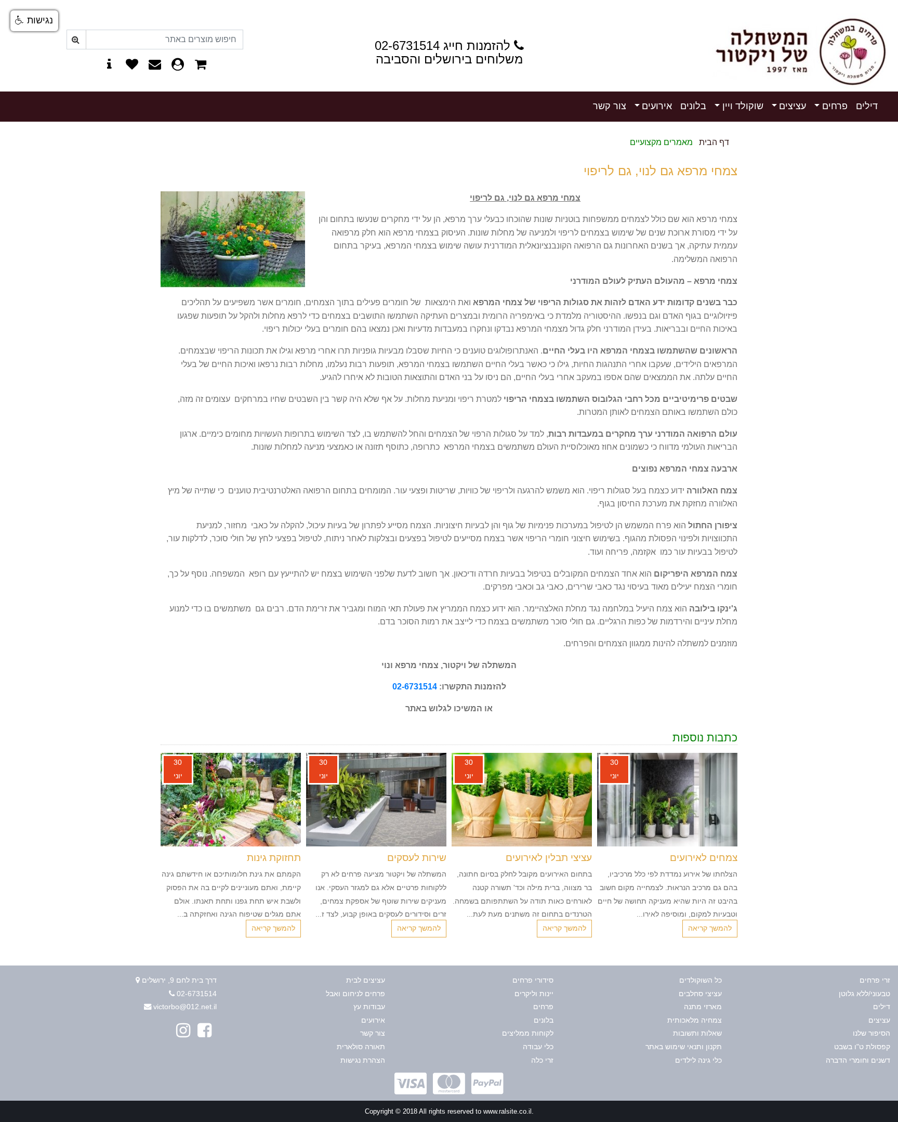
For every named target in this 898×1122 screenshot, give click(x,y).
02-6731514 (414, 686)
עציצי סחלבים (700, 993)
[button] (464, 953)
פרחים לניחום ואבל (355, 993)
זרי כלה (542, 1060)
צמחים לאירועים (703, 857)
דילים (867, 106)
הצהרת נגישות (362, 1060)
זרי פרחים (875, 980)
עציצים (879, 1020)
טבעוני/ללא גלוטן (864, 993)
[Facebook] (204, 1030)
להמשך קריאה (710, 928)
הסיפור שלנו (871, 1033)
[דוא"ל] (155, 65)
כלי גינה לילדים (698, 1060)
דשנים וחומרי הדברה (858, 1060)
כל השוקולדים (700, 980)
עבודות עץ (369, 1006)
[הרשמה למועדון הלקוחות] (178, 65)
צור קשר (609, 106)
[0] (200, 65)
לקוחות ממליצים (527, 1033)
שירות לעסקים (416, 857)
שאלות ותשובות (697, 1033)
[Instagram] (183, 1030)
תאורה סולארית (361, 1046)
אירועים (373, 1020)
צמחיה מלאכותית (694, 1020)
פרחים (543, 1006)
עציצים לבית (365, 980)
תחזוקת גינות (274, 857)
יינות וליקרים (533, 993)
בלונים (693, 106)
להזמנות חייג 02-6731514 (442, 45)
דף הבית (714, 142)
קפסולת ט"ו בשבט (862, 1046)
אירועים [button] (657, 106)
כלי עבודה (538, 1046)
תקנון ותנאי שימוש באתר (683, 1046)
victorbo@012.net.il (185, 1006)
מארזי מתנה (703, 1006)
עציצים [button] (792, 106)
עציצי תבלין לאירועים (549, 857)
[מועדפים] (132, 65)
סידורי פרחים (532, 980)
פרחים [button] (835, 106)
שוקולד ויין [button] (742, 106)
